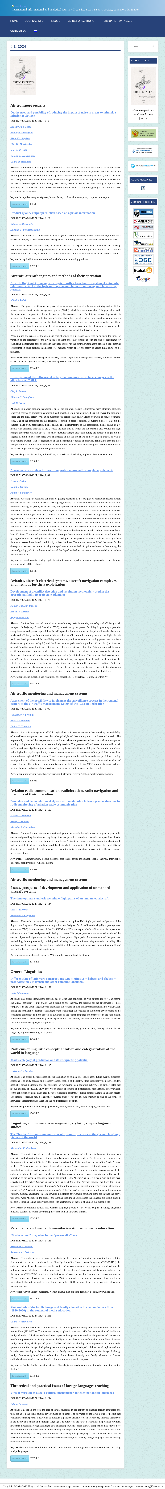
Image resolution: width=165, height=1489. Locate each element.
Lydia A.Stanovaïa (19, 993)
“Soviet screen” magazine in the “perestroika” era (43, 1235)
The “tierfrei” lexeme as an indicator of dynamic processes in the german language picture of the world (65, 1135)
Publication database (117, 21)
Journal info (34, 21)
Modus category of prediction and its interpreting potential (49, 1060)
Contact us (18, 31)
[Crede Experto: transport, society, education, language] (20, 6)
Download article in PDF (19, 204)
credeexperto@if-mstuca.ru (149, 1486)
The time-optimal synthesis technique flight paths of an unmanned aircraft (59, 898)
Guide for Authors (81, 21)
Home (14, 21)
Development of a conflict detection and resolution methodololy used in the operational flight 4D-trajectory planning (59, 593)
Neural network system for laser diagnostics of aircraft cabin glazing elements (61, 470)
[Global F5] (143, 273)
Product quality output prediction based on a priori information (52, 213)
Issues (55, 21)
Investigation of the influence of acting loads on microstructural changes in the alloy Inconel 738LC (62, 378)
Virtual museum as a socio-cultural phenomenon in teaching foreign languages (62, 1392)
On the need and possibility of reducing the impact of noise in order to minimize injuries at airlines (63, 114)
